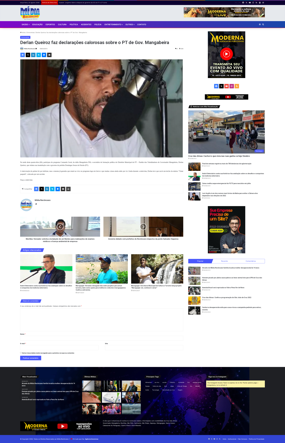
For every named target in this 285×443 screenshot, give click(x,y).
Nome (22, 334)
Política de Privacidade (256, 439)
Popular (200, 261)
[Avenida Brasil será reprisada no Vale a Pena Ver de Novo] (194, 290)
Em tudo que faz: (85, 439)
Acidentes (86, 24)
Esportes (50, 24)
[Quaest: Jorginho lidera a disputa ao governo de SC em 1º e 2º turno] (111, 386)
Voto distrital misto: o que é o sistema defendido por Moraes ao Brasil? (84, 2)
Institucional (232, 439)
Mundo (197, 386)
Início (23, 32)
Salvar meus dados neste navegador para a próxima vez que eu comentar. (48, 353)
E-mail (23, 343)
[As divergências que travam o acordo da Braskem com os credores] (91, 386)
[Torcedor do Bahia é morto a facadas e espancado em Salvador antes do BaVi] (131, 409)
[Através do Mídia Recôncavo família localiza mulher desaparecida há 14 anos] (194, 271)
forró (165, 386)
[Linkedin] (33, 55)
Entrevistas (31, 32)
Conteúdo (181, 382)
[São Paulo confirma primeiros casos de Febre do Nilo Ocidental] (91, 397)
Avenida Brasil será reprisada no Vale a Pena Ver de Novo (223, 287)
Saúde (25, 24)
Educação (37, 24)
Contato (141, 24)
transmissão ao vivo (168, 390)
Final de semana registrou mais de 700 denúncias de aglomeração (226, 164)
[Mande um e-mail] (36, 48)
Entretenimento (113, 24)
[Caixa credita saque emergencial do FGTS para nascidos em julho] (194, 186)
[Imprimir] (68, 189)
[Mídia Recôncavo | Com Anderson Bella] (30, 13)
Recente (224, 261)
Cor (188, 382)
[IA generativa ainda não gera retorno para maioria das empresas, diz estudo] (91, 409)
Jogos (172, 386)
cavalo (164, 382)
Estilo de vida (157, 386)
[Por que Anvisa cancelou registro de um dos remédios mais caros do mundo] (111, 397)
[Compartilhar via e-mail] (49, 55)
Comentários (251, 261)
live (191, 386)
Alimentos (148, 382)
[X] (28, 55)
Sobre (147, 390)
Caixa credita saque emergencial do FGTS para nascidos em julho (226, 183)
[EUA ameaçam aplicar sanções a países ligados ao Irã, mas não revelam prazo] (131, 397)
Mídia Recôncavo (29, 48)
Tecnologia (155, 390)
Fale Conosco (242, 439)
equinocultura (197, 382)
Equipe (147, 386)
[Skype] (38, 55)
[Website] (36, 204)
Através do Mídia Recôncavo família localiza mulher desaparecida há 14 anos (230, 268)
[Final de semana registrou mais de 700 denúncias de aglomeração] (194, 167)
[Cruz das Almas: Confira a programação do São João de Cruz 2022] (194, 300)
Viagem (180, 390)
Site (106, 343)
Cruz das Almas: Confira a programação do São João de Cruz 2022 (226, 297)
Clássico (172, 382)
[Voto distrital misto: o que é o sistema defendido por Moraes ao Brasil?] (131, 386)
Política (74, 24)
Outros (129, 24)
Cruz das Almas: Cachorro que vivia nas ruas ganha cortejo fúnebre (219, 156)
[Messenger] (44, 55)
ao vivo (157, 382)
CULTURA (62, 24)
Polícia (97, 24)
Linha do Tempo (182, 386)
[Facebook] (22, 55)
